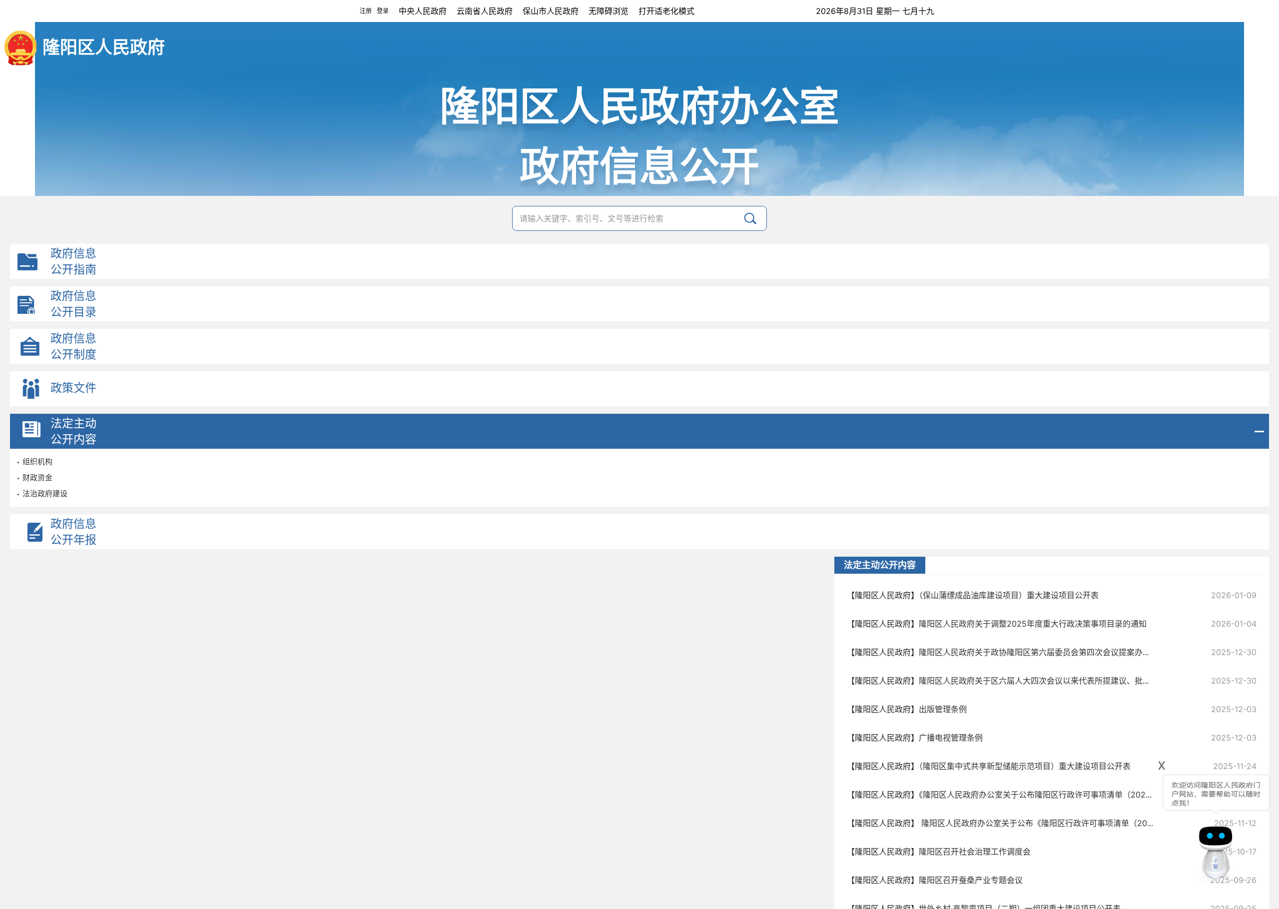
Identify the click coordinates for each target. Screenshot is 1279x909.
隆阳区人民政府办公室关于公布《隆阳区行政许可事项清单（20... (1036, 823)
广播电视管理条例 (951, 738)
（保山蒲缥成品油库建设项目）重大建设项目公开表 (1009, 595)
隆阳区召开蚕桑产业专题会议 (971, 880)
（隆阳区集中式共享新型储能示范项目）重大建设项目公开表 (1025, 766)
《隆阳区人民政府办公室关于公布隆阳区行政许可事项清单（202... (1035, 795)
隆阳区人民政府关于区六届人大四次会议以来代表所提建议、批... (1034, 681)
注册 (366, 10)
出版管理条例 (943, 709)
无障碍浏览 (609, 11)
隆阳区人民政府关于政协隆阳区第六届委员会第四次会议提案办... (1034, 652)
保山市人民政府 (551, 11)
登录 (383, 10)
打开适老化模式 (666, 11)
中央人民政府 (423, 11)
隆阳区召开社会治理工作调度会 (975, 852)
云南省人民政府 (485, 11)
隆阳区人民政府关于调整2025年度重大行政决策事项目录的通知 (1033, 624)
